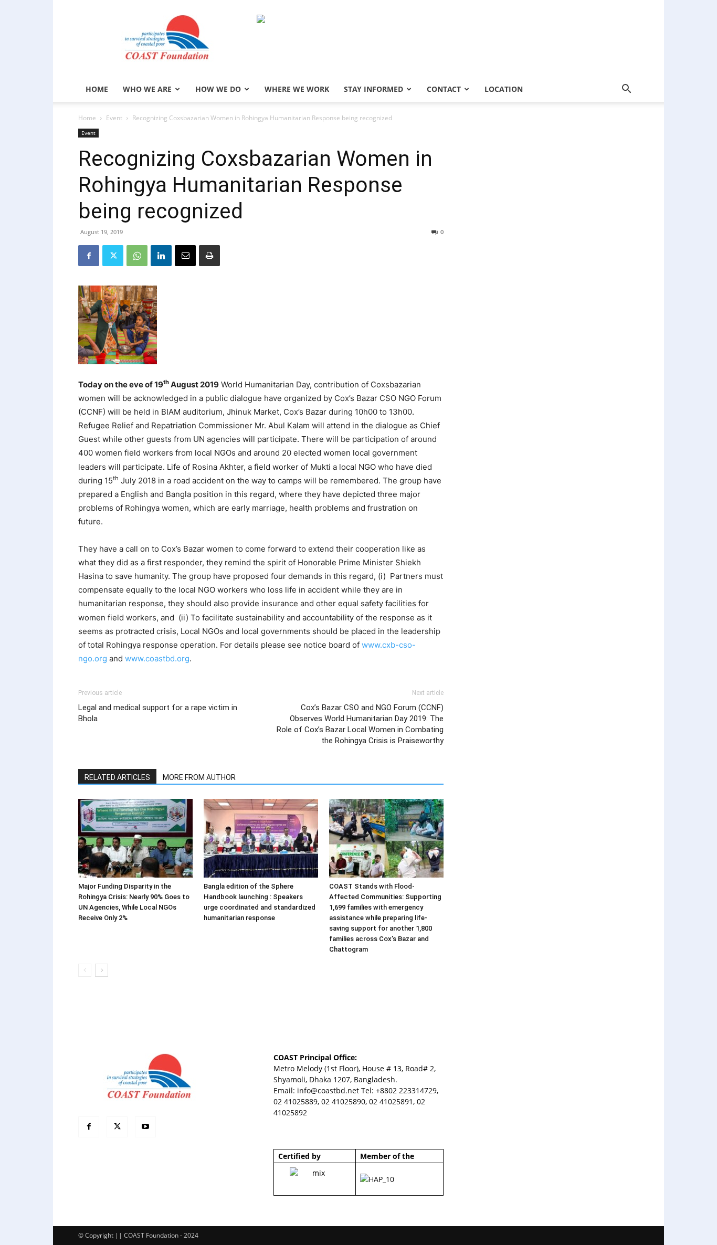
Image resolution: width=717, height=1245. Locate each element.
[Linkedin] (161, 255)
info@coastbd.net (328, 1090)
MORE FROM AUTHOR (199, 777)
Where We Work (297, 89)
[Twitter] (112, 255)
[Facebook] (88, 255)
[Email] (185, 255)
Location (503, 89)
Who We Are (147, 89)
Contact (444, 89)
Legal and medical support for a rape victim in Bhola (157, 713)
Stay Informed (373, 89)
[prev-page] (84, 970)
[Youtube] (145, 1126)
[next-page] (101, 970)
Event (114, 117)
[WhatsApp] (136, 255)
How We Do (218, 89)
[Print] (209, 255)
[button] (626, 90)
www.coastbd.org (157, 658)
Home (87, 117)
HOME (97, 89)
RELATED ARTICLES (117, 777)
